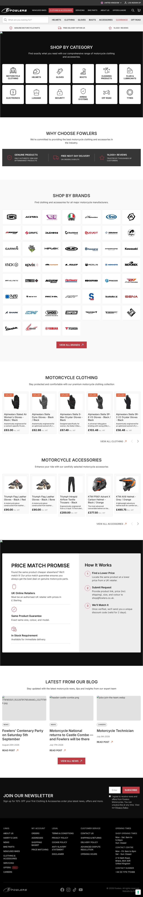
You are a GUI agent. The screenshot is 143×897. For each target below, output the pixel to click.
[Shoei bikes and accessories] (51, 312)
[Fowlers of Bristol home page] (14, 10)
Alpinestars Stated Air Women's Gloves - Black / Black (15, 417)
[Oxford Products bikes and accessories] (91, 280)
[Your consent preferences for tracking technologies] (138, 892)
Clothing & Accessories (61, 10)
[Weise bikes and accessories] (31, 328)
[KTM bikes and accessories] (51, 264)
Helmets (56, 20)
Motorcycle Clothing (13, 77)
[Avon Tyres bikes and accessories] (11, 233)
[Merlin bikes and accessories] (91, 264)
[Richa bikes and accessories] (51, 296)
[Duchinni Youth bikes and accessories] (71, 233)
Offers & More (119, 10)
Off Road (136, 20)
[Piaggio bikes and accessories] (111, 280)
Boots (92, 20)
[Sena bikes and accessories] (131, 296)
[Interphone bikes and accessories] (111, 248)
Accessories (106, 20)
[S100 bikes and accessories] (91, 296)
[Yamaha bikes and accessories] (51, 328)
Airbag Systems (83, 98)
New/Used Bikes (39, 10)
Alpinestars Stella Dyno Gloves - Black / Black (43, 417)
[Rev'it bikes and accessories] (31, 296)
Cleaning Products (106, 77)
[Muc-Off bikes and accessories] (31, 280)
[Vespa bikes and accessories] (11, 328)
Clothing (69, 20)
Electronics (13, 98)
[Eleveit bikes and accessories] (91, 233)
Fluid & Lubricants (130, 77)
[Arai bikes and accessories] (111, 217)
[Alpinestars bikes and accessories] (91, 217)
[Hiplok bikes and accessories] (51, 248)
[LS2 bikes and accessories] (71, 264)
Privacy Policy (121, 807)
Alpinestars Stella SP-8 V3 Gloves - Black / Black (99, 417)
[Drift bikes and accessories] (31, 233)
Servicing (80, 10)
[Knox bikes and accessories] (11, 264)
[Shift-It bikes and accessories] (31, 312)
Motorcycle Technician (115, 731)
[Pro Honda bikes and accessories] (131, 280)
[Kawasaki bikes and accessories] (131, 248)
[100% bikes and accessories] (11, 217)
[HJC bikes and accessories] (71, 248)
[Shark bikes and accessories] (11, 312)
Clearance (122, 20)
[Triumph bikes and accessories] (91, 312)
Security (60, 98)
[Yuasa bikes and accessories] (71, 328)
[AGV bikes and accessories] (71, 217)
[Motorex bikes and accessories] (131, 264)
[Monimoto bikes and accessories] (111, 264)
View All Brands (69, 345)
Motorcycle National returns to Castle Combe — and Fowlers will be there (71, 735)
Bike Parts (92, 10)
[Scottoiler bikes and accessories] (111, 296)
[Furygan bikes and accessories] (131, 233)
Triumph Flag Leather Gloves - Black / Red (15, 498)
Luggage (36, 98)
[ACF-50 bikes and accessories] (51, 217)
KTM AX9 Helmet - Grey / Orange (126, 498)
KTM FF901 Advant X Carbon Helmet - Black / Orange (99, 499)
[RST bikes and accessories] (71, 296)
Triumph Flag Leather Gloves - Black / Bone (43, 498)
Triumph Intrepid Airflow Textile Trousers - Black (68, 499)
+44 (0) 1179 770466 (125, 872)
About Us (105, 10)
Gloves (82, 20)
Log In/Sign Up (134, 3)
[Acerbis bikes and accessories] (31, 217)
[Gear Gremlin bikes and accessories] (31, 248)
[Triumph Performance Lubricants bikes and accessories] (111, 312)
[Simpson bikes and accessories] (71, 312)
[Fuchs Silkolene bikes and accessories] (111, 233)
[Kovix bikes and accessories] (31, 264)
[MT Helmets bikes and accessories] (11, 280)
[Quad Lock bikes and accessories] (11, 296)
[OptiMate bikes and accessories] (71, 280)
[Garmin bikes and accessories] (11, 248)
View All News (69, 761)
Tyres (130, 98)
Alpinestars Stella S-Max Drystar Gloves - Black (71, 417)
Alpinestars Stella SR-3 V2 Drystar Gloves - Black (127, 417)
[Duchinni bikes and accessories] (51, 233)
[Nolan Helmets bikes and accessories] (51, 280)
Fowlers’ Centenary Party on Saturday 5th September (22, 735)
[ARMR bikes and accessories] (131, 217)
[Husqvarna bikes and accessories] (91, 248)
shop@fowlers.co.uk (103, 598)
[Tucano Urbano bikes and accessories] (131, 312)
